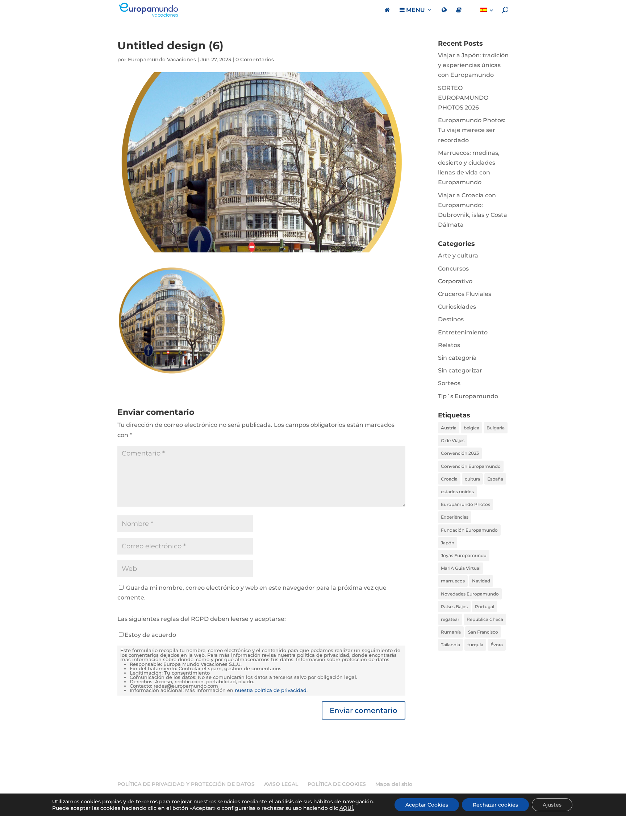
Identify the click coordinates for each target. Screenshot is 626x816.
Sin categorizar (460, 370)
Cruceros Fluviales (464, 293)
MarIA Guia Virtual (460, 568)
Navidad (481, 581)
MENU (415, 10)
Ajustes (552, 804)
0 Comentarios (254, 59)
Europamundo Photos (465, 504)
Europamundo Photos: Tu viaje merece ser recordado (471, 130)
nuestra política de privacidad (270, 690)
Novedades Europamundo (470, 594)
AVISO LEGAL (281, 784)
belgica (471, 427)
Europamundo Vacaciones (162, 59)
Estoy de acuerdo (150, 634)
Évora (497, 644)
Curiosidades (457, 306)
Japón (447, 542)
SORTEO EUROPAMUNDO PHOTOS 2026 (463, 98)
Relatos (449, 345)
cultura (472, 479)
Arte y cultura (458, 255)
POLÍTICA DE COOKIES (337, 784)
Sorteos (449, 383)
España (495, 479)
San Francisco (483, 632)
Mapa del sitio (393, 784)
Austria (448, 427)
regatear (450, 619)
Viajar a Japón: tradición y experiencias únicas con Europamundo (473, 65)
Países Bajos (454, 606)
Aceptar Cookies (426, 804)
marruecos (453, 581)
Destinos (451, 319)
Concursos (453, 268)
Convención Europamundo (471, 466)
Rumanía (451, 632)
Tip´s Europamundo (468, 396)
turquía (475, 644)
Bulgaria (496, 427)
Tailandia (450, 644)
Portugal (484, 606)
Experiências (454, 517)
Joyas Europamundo (464, 555)
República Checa (485, 619)
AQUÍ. (346, 808)
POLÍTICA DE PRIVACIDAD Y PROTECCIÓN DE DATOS (186, 784)
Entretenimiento (463, 332)
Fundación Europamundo (469, 530)
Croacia (449, 479)
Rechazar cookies (495, 804)
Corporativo (455, 281)
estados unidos (457, 491)
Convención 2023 (460, 453)
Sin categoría (457, 357)
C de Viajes (452, 440)
